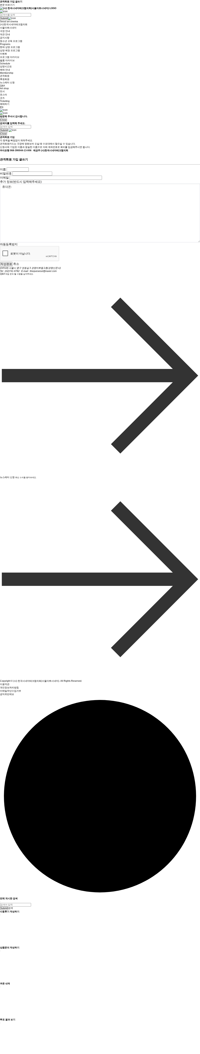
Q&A (2, 85)
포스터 (3, 94)
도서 (2, 91)
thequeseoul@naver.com (43, 271)
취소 (16, 264)
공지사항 (4, 37)
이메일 (4, 177)
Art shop (4, 88)
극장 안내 (5, 31)
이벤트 (3, 53)
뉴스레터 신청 (7, 82)
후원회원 (4, 79)
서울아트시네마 (8, 27)
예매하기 (4, 104)
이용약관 (4, 684)
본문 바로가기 (7, 5)
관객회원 (4, 76)
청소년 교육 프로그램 (11, 41)
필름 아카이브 (7, 60)
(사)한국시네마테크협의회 (13, 24)
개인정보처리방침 (9, 687)
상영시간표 (6, 66)
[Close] (0, 901)
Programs (5, 44)
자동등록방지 (9, 244)
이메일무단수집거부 (10, 691)
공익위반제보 (7, 694)
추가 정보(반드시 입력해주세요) (21, 181)
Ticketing (5, 101)
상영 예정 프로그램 (10, 50)
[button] (100, 11)
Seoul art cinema (9, 21)
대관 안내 (5, 34)
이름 (3, 169)
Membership (6, 73)
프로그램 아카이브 (9, 57)
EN (1, 107)
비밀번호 (6, 173)
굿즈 (2, 98)
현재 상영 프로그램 (10, 47)
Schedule (5, 63)
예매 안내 (5, 69)
